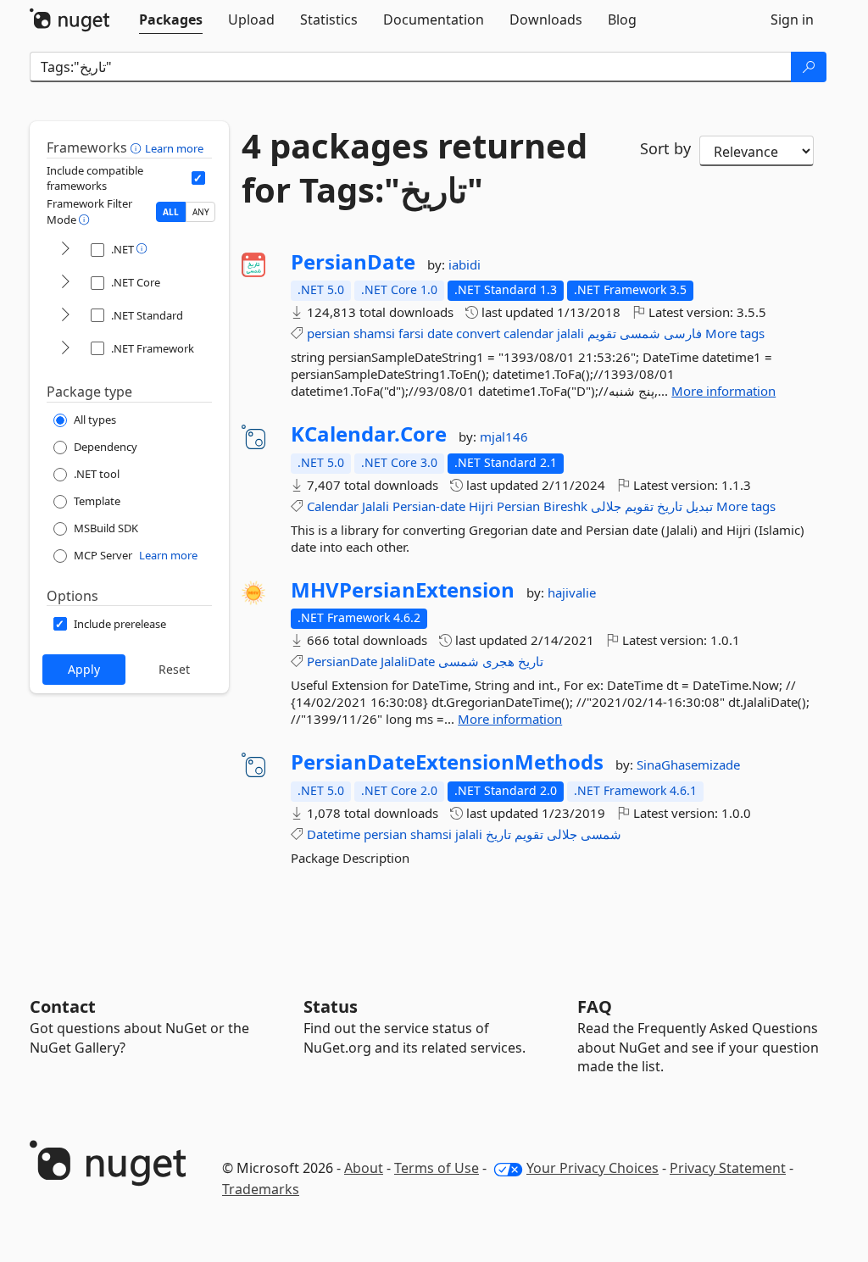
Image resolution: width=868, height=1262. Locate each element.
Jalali (375, 506)
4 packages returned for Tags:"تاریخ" (414, 168)
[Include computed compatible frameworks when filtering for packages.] (198, 178)
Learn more (174, 148)
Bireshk (565, 506)
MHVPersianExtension (403, 590)
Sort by (665, 148)
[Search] (808, 67)
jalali (570, 333)
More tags (735, 333)
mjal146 (504, 436)
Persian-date (428, 506)
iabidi (464, 264)
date (440, 333)
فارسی (683, 333)
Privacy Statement (728, 1168)
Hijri (481, 506)
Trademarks (260, 1189)
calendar (529, 333)
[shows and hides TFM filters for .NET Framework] (65, 348)
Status (330, 1006)
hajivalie (572, 592)
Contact (63, 1006)
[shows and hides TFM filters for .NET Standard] (65, 315)
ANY (200, 212)
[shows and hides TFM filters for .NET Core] (65, 282)
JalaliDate (408, 661)
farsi (411, 333)
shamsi (374, 333)
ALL (171, 212)
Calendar (333, 506)
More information (723, 390)
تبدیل (699, 506)
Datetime (333, 834)
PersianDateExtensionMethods (447, 762)
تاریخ (669, 506)
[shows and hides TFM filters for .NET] (65, 249)
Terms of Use (436, 1168)
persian (328, 333)
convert (478, 333)
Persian (518, 506)
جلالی (606, 506)
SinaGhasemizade (688, 764)
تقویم (601, 333)
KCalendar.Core (369, 434)
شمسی (640, 333)
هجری (498, 661)
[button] (138, 147)
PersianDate (353, 262)
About (363, 1168)
